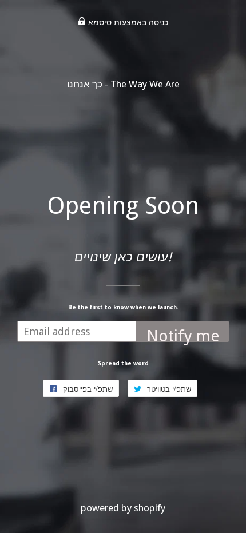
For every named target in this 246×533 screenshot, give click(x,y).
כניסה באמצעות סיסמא (127, 22)
